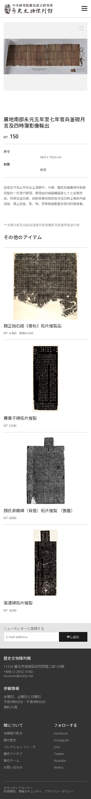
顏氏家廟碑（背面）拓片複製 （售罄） (39, 510)
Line (57, 747)
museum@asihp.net (18, 676)
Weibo (58, 767)
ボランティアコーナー (18, 788)
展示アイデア (13, 754)
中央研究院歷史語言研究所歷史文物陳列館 (28, 9)
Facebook (61, 733)
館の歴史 (10, 740)
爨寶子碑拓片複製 (20, 418)
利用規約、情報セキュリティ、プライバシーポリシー (39, 791)
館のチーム (11, 760)
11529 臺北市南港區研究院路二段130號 (34, 666)
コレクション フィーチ (20, 747)
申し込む (73, 637)
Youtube (60, 760)
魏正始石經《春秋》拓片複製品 (32, 326)
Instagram (61, 740)
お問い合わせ (13, 767)
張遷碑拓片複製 (18, 603)
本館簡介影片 (13, 733)
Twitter (59, 754)
